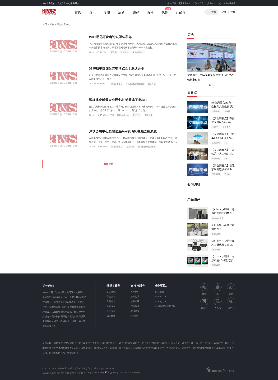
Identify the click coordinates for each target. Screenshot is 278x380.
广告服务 (134, 306)
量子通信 (226, 126)
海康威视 (216, 265)
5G (225, 142)
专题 (107, 12)
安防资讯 (111, 291)
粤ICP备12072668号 (94, 372)
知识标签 (111, 315)
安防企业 (148, 115)
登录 (224, 12)
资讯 (92, 12)
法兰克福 (159, 291)
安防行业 (136, 115)
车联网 (227, 111)
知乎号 (231, 307)
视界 (165, 12)
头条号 (217, 307)
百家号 (204, 307)
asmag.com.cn (162, 301)
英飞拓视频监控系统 (147, 146)
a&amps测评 (217, 217)
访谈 (190, 34)
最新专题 (111, 306)
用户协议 (134, 296)
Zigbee (227, 174)
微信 (204, 289)
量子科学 (152, 83)
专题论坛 (111, 301)
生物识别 (216, 158)
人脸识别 (216, 111)
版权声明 (134, 301)
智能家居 (216, 174)
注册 (233, 12)
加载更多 (108, 164)
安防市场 (216, 142)
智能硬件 (124, 52)
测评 (136, 12)
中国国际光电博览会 (135, 83)
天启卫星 (216, 233)
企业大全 (111, 310)
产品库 (181, 12)
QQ (217, 293)
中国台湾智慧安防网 (165, 306)
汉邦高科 (216, 249)
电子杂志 (186, 3)
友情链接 (134, 310)
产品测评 (193, 199)
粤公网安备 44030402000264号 (123, 372)
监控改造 (130, 146)
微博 (231, 293)
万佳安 (215, 126)
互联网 (114, 52)
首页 (78, 12)
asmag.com (161, 296)
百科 (150, 12)
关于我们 (134, 291)
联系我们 (134, 315)
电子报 (173, 3)
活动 (121, 12)
